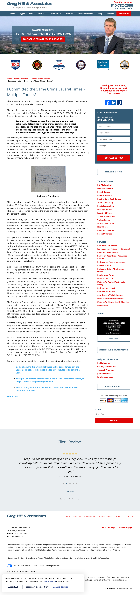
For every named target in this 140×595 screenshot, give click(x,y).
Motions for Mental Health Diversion (113, 302)
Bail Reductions (104, 265)
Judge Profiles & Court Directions (114, 350)
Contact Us (124, 13)
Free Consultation (107, 112)
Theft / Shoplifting (105, 202)
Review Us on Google (114, 387)
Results (69, 13)
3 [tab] (70, 483)
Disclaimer (77, 516)
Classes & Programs (105, 370)
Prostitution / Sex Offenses (109, 199)
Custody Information (106, 366)
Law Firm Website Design (119, 588)
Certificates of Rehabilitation (110, 295)
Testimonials (55, 13)
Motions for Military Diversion (110, 298)
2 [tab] (66, 483)
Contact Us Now (114, 158)
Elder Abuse (102, 227)
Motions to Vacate (105, 278)
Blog (100, 13)
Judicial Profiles (104, 373)
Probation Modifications (108, 252)
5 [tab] (76, 483)
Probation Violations (106, 230)
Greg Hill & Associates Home (29, 5)
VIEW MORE (113, 339)
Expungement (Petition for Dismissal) (113, 249)
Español (110, 13)
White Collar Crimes (106, 223)
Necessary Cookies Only (36, 587)
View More (70, 491)
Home (12, 13)
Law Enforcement (105, 377)
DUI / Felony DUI (104, 185)
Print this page (108, 527)
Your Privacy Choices (22, 565)
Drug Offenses (103, 192)
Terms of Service (104, 516)
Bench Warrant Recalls (107, 245)
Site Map (117, 516)
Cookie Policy (38, 565)
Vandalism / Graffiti (106, 216)
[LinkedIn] (113, 102)
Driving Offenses (104, 209)
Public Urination (104, 195)
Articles (41, 13)
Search (114, 420)
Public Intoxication (105, 206)
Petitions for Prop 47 (106, 288)
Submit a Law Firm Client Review (70, 499)
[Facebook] (108, 102)
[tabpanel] (70, 465)
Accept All (13, 587)
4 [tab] (73, 483)
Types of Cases (26, 13)
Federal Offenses (104, 234)
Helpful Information (108, 359)
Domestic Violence (105, 188)
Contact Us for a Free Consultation (43, 39)
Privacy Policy (89, 516)
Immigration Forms (105, 275)
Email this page (125, 527)
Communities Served (113, 172)
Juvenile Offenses (104, 213)
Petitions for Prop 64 (106, 291)
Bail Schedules (103, 363)
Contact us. (12, 396)
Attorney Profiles (85, 13)
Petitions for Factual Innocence (111, 262)
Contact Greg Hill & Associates (122, 5)
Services (101, 241)
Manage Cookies (53, 565)
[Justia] (119, 102)
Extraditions (102, 305)
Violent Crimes (103, 220)
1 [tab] (63, 483)
